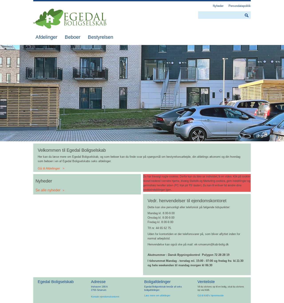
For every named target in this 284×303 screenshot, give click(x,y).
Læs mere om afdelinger (157, 295)
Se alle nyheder (48, 190)
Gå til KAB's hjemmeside (210, 295)
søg (246, 15)
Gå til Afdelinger (49, 168)
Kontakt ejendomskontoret (105, 296)
